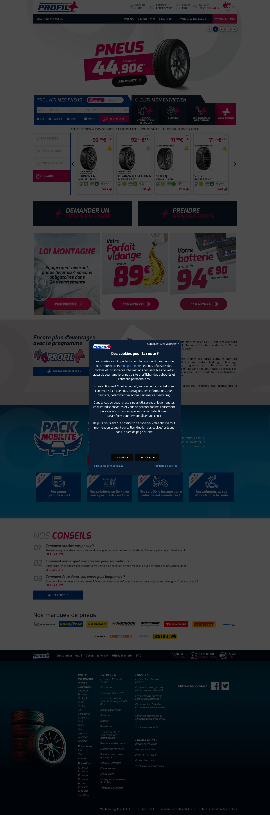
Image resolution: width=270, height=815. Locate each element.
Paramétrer (122, 457)
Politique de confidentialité (108, 465)
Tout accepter (146, 457)
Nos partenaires (131, 366)
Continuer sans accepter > (163, 344)
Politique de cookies (165, 465)
